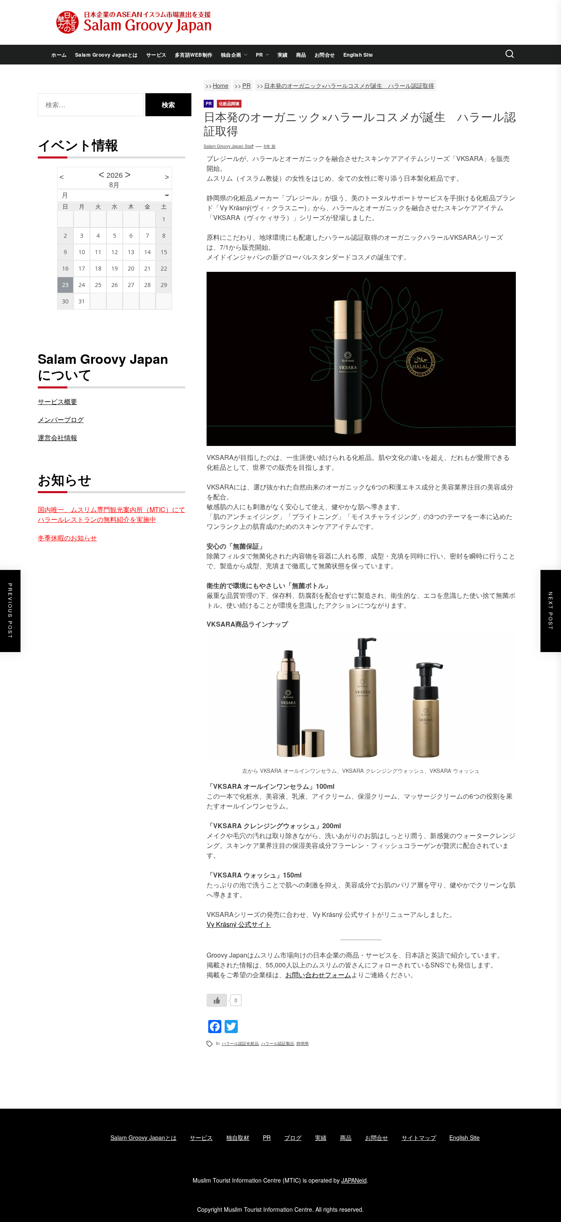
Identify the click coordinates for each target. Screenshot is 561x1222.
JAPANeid (354, 1180)
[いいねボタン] (217, 1000)
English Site (358, 54)
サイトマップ (419, 1137)
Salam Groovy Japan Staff (228, 146)
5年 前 (270, 146)
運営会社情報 (57, 437)
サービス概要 (57, 401)
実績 (283, 54)
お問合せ (325, 54)
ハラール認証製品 (277, 1043)
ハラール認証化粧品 (240, 1043)
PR (259, 54)
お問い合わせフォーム (318, 974)
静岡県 (303, 1043)
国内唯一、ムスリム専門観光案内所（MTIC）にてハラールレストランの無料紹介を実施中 (111, 514)
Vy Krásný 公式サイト (239, 924)
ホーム (59, 54)
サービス (156, 54)
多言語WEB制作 (194, 54)
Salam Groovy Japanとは (106, 54)
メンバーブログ (61, 419)
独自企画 (231, 54)
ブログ (292, 1137)
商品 (301, 54)
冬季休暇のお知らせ (67, 537)
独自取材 (237, 1137)
